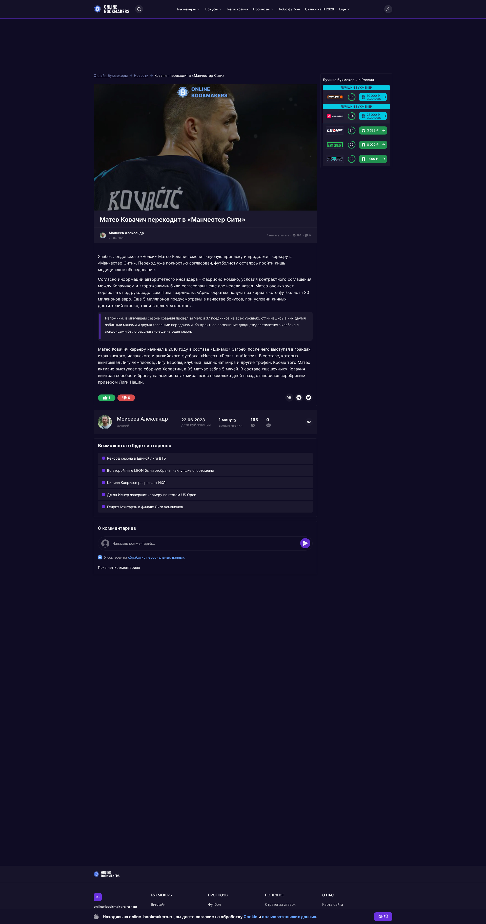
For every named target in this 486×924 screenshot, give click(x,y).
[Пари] (335, 159)
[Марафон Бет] (335, 116)
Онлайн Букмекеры (111, 75)
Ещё (342, 9)
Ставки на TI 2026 (319, 9)
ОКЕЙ (383, 916)
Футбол (214, 904)
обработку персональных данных (156, 557)
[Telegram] (299, 397)
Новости (141, 75)
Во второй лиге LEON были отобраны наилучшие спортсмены (160, 470)
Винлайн (158, 904)
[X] (309, 397)
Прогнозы (261, 9)
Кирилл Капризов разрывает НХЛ (136, 482)
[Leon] (335, 130)
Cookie (250, 916)
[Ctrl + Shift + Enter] (305, 543)
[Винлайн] (335, 97)
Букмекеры (186, 9)
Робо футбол (289, 9)
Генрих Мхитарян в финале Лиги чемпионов (145, 507)
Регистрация (237, 9)
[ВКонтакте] (289, 397)
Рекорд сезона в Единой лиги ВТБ (136, 458)
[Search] (139, 9)
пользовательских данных (289, 916)
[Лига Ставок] (335, 145)
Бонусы (211, 9)
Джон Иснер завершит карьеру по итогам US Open (151, 495)
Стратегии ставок (280, 904)
